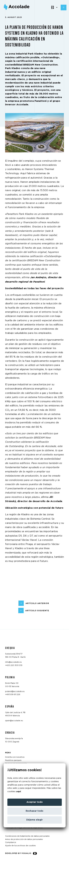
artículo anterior (37, 603)
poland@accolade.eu (15, 691)
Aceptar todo (34, 802)
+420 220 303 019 (13, 665)
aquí (18, 792)
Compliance (10, 842)
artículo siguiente (37, 611)
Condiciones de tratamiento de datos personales (27, 836)
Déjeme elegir (34, 820)
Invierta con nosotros (15, 757)
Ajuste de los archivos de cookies (20, 845)
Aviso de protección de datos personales (24, 839)
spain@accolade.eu (14, 721)
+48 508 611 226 (12, 694)
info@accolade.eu (13, 662)
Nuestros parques (13, 760)
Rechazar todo (34, 811)
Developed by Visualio (18, 853)
